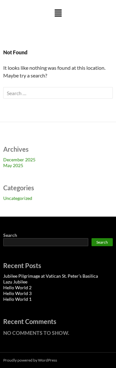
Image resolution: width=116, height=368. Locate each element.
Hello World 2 (17, 287)
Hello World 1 (17, 299)
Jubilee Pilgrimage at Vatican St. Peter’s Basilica (50, 276)
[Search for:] (58, 93)
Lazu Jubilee (15, 281)
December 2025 (19, 159)
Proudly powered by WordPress (30, 360)
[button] (58, 13)
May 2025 (13, 165)
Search (10, 235)
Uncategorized (17, 198)
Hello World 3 (17, 293)
